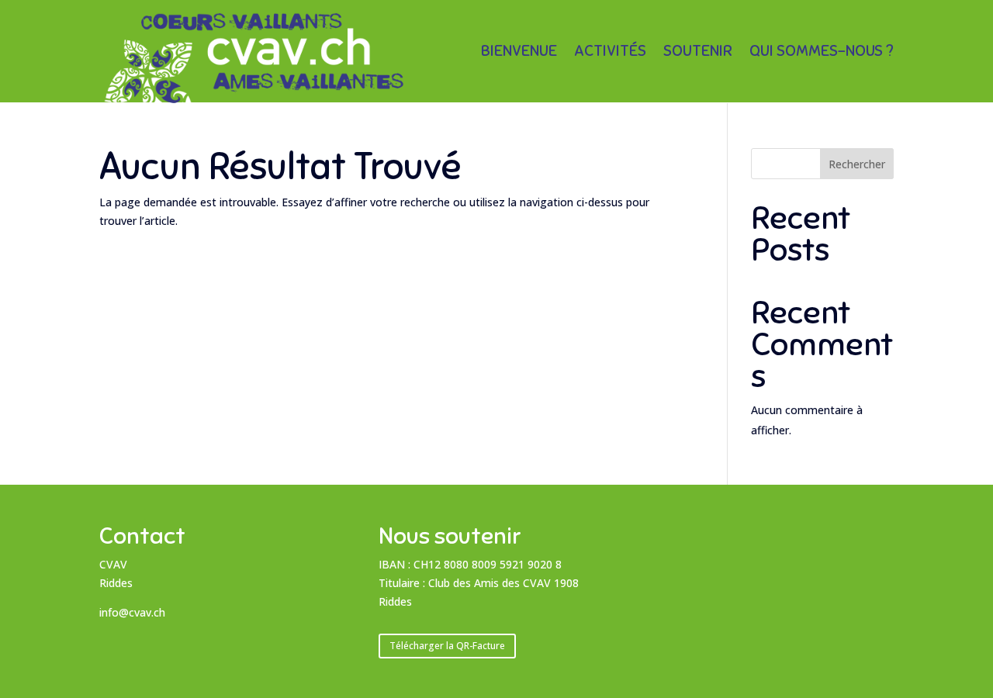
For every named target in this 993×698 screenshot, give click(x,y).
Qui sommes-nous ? (821, 53)
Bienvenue (519, 53)
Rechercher (857, 164)
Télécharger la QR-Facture (447, 645)
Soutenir (697, 53)
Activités (610, 53)
